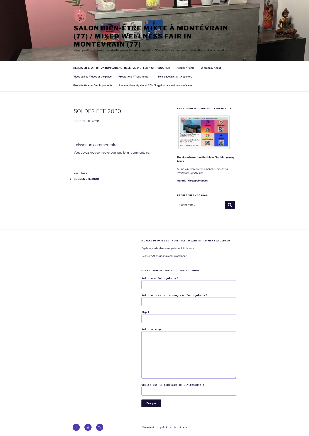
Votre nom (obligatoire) (159, 278)
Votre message (151, 329)
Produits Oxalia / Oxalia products (92, 85)
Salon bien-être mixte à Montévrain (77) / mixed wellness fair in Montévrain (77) (151, 36)
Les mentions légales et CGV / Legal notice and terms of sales (155, 85)
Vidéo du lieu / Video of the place (92, 76)
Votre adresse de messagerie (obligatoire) (174, 295)
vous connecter (99, 152)
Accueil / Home (185, 67)
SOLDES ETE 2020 (86, 121)
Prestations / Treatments (133, 76)
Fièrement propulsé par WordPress (164, 427)
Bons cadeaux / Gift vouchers (175, 76)
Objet (145, 312)
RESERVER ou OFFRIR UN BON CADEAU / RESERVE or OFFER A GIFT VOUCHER (121, 67)
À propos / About (211, 67)
